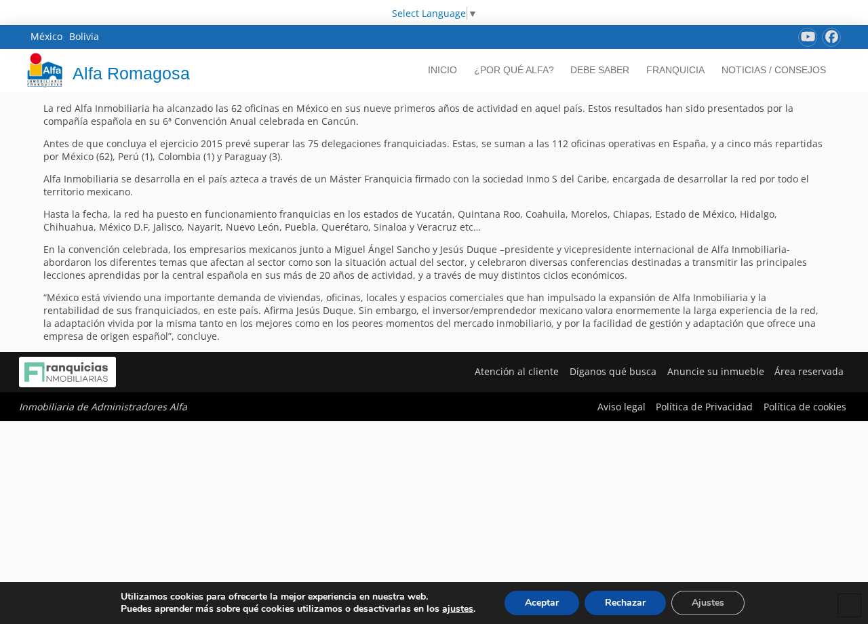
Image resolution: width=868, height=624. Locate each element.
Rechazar (625, 602)
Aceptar (542, 602)
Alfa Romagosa (131, 73)
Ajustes (708, 602)
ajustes (457, 609)
